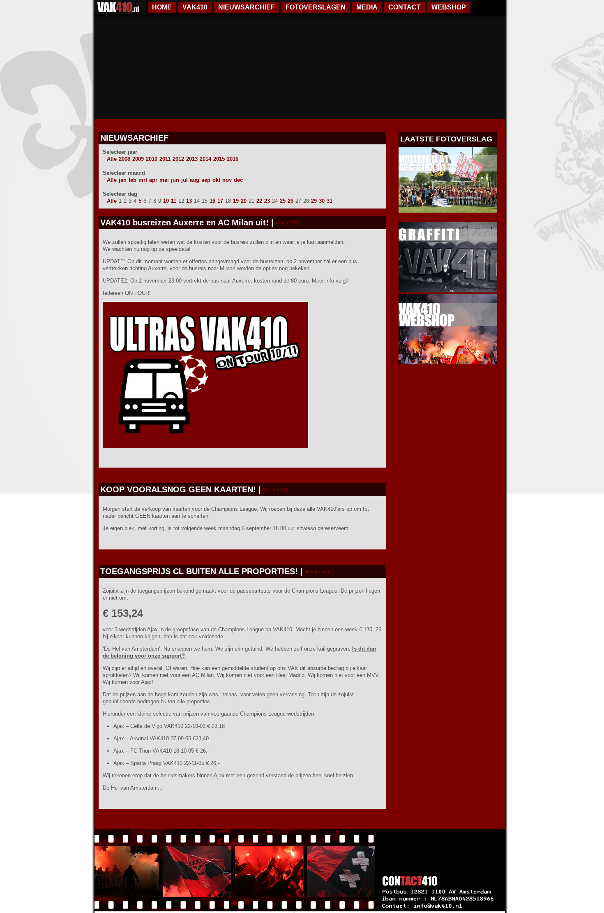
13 (189, 201)
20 (244, 201)
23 (267, 201)
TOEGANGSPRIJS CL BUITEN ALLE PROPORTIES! (199, 571)
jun (175, 180)
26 (290, 201)
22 (259, 201)
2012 (178, 159)
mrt (142, 180)
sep (205, 180)
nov (227, 180)
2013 (192, 159)
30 (322, 201)
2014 (205, 159)
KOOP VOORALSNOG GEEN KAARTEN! (178, 489)
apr (153, 180)
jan (123, 180)
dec (238, 180)
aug (194, 180)
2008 (124, 159)
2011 (165, 159)
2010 (151, 159)
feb (132, 180)
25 (283, 201)
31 (329, 201)
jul (184, 180)
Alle (112, 159)
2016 (232, 159)
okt (216, 180)
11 (173, 201)
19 (236, 201)
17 (220, 201)
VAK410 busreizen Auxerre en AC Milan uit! (184, 222)
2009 (138, 159)
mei (164, 180)
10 (166, 201)
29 (314, 201)
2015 (219, 159)
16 (212, 201)
